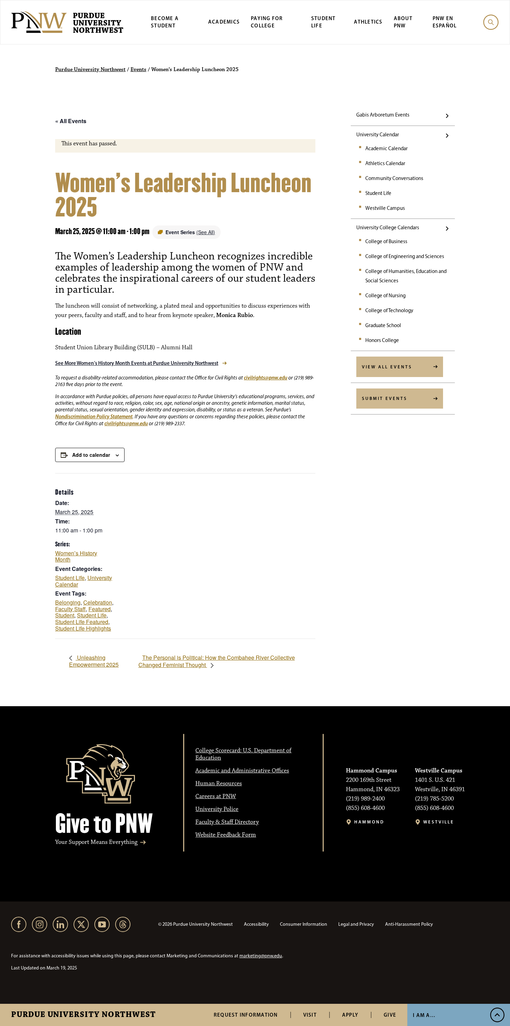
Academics (224, 21)
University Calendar (377, 134)
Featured (99, 609)
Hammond (369, 821)
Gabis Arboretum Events (382, 115)
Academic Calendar (386, 148)
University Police (216, 809)
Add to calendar (91, 454)
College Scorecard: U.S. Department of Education (243, 754)
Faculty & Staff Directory (227, 822)
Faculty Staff (70, 609)
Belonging (67, 602)
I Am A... (424, 1015)
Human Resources (218, 783)
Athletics (368, 21)
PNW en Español (445, 22)
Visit (310, 1014)
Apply (350, 1014)
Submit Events (384, 398)
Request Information (246, 1014)
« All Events (70, 121)
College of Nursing (385, 295)
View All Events (387, 366)
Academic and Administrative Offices (242, 771)
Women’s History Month (76, 556)
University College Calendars (387, 227)
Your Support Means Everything (96, 842)
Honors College (382, 340)
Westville (438, 821)
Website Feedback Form (225, 835)
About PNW (403, 22)
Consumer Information (303, 924)
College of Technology (389, 310)
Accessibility (256, 924)
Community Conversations (394, 178)
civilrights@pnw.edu (265, 377)
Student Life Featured (81, 622)
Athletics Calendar (385, 163)
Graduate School (383, 325)
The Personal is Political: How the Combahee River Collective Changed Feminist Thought (216, 661)
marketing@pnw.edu (260, 956)
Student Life (323, 22)
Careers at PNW (215, 796)
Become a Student (165, 22)
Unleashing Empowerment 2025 (94, 660)
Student (64, 615)
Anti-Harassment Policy (409, 924)
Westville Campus (385, 208)
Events (138, 70)
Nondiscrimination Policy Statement (94, 416)
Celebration (97, 602)
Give (390, 1014)
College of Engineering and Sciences (404, 256)
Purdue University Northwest (83, 1015)
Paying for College (267, 22)
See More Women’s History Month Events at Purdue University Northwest (136, 363)
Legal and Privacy (356, 924)
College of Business (386, 241)
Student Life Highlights (83, 628)
